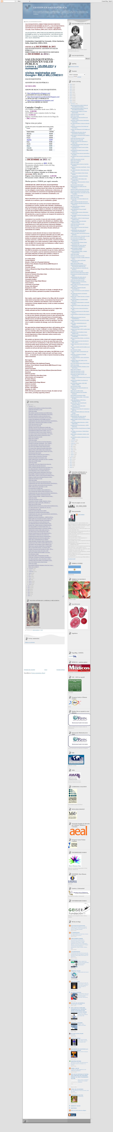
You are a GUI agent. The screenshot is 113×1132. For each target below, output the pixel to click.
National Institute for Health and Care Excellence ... (39, 454)
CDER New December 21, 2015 (77, 371)
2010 (29, 592)
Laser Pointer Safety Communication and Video (39, 555)
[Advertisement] (37, 656)
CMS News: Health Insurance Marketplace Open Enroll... (41, 414)
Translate (79, 76)
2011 (29, 590)
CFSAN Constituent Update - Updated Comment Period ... (41, 496)
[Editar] (63, 597)
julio (30, 574)
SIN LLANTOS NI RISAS (83, 1051)
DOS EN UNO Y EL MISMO (76, 1004)
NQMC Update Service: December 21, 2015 (38, 486)
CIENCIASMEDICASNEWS (77, 938)
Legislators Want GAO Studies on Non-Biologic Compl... (40, 560)
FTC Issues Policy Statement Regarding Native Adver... (40, 448)
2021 (71, 92)
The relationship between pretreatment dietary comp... (40, 523)
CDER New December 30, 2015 (35, 424)
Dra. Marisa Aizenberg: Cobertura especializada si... (40, 468)
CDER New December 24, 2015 (35, 499)
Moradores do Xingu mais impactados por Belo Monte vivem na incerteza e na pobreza (79, 1063)
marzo (30, 581)
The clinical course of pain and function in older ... (39, 531)
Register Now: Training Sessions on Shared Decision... (40, 525)
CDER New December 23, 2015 (35, 515)
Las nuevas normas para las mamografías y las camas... (41, 433)
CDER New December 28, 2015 (35, 478)
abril (30, 579)
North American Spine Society (35, 452)
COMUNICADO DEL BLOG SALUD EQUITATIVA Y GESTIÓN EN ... (43, 420)
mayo (30, 578)
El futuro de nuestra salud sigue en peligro (37, 510)
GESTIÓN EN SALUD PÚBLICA (50, 7)
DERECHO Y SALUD (75, 970)
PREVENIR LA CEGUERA (77, 1022)
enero (30, 584)
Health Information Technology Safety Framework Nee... (41, 541)
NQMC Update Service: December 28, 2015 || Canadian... (41, 459)
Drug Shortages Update (34, 554)
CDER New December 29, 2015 (35, 436)
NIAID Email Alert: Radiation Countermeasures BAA (39, 494)
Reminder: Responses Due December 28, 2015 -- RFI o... (41, 549)
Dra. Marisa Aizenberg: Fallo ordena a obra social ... (40, 444)
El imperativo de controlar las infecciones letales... (39, 512)
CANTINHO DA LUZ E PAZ (77, 1095)
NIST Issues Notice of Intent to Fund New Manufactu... (40, 441)
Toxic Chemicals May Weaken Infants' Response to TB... (41, 491)
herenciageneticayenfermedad (78, 925)
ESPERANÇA (80, 1096)
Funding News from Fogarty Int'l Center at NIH (38, 550)
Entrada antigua (61, 669)
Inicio (45, 669)
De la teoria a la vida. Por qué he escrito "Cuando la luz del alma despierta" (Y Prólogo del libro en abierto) (83, 985)
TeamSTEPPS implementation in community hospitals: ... (41, 528)
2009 (29, 594)
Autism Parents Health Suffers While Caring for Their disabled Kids (82, 1040)
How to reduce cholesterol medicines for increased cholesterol (83, 1081)
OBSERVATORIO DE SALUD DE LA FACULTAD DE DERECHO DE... (43, 505)
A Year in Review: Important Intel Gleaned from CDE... (40, 481)
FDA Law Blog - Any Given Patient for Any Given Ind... (40, 464)
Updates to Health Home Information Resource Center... (40, 477)
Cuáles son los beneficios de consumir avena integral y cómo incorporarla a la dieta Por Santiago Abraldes (79, 928)
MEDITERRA (74, 1108)
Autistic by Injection (75, 1038)
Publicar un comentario (30, 642)
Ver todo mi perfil (71, 558)
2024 (71, 87)
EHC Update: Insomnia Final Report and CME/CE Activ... (41, 412)
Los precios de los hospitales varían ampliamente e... (40, 489)
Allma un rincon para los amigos (78, 1110)
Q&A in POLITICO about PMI (35, 425)
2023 (71, 89)
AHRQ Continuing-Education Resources (37, 465)
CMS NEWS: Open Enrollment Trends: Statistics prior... (40, 544)
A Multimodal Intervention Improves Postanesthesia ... (40, 536)
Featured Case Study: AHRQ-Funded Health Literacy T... (41, 542)
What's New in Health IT (34, 438)
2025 (71, 86)
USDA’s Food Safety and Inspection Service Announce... (41, 485)
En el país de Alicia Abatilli (77, 1033)
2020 (71, 94)
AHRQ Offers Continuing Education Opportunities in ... (40, 520)
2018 (71, 97)
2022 (71, 90)
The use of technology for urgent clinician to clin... (39, 521)
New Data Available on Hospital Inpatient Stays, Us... (40, 526)
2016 (71, 100)
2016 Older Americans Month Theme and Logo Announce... (41, 428)
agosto (30, 573)
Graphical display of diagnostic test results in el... (39, 534)
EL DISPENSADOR (75, 932)
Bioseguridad (74, 960)
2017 (71, 98)
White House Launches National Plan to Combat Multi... (40, 545)
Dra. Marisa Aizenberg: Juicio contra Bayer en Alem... (40, 558)
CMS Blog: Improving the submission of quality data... (40, 427)
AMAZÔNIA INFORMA (76, 1061)
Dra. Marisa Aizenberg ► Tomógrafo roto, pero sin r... (40, 507)
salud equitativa (81, 514)
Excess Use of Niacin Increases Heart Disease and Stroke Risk (83, 1014)
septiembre (31, 571)
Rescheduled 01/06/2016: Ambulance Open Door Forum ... (41, 565)
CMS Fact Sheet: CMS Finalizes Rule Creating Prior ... (40, 449)
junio (30, 576)
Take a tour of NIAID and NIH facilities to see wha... (39, 552)
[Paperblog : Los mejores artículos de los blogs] (72, 657)
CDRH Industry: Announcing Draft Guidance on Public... (40, 422)
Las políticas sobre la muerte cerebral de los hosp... (40, 435)
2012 (29, 589)
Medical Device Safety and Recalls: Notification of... (39, 502)
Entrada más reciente (29, 669)
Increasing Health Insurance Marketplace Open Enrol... (40, 472)
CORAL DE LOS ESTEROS (77, 1089)
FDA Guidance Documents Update (78, 395)
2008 (29, 595)
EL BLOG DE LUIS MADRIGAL (78, 1003)
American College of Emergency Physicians (38, 456)
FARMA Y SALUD (75, 1068)
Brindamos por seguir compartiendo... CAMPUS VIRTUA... (41, 517)
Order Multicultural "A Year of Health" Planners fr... (39, 470)
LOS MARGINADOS (75, 951)
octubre (30, 570)
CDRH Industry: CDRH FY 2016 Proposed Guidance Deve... (42, 475)
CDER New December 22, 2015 (77, 372)
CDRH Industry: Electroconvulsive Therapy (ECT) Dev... (41, 451)
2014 (29, 586)
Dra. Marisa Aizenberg (76, 992)
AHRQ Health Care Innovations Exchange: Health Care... (41, 518)
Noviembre (73, 1034)
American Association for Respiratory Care (38, 457)
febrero (30, 582)
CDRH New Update (33, 411)
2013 (29, 587)
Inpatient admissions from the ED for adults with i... (39, 537)
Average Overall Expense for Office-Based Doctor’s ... (40, 533)
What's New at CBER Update (35, 460)
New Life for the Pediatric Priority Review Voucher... (39, 446)
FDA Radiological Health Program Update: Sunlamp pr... (40, 432)
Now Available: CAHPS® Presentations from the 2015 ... (40, 473)
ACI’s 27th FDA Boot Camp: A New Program (38, 562)
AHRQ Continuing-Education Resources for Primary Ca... (41, 467)
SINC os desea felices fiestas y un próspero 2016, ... (40, 547)
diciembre (31, 406)
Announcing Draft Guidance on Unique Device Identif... (40, 408)
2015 (29, 404)
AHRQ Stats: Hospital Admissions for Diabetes (38, 539)
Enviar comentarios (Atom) (38, 673)
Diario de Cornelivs (75, 981)
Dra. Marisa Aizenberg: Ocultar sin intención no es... (40, 416)
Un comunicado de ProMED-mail (35, 488)
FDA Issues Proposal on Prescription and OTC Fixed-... (40, 417)
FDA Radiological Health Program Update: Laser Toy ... (40, 430)
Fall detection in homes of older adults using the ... (39, 529)
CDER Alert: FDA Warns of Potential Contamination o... (40, 557)
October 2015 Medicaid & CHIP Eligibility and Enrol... (40, 419)
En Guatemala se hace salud (35, 509)
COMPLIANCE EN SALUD (83, 972)
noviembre (31, 568)
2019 (71, 95)
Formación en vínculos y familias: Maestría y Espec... (40, 501)
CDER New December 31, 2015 (35, 409)
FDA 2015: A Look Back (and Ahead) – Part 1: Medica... (40, 443)
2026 (71, 84)
